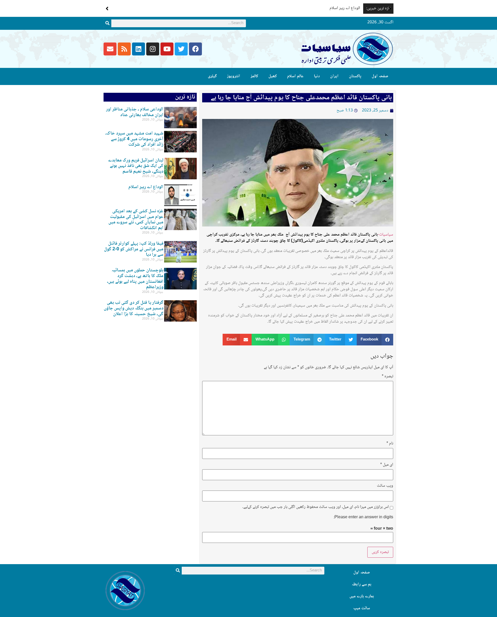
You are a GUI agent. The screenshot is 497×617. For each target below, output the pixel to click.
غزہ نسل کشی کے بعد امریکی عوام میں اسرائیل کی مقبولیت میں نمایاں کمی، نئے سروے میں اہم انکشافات (135, 219)
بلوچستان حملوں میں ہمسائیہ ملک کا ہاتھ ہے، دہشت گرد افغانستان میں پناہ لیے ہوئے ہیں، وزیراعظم (135, 278)
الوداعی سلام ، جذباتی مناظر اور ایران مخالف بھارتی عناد (134, 112)
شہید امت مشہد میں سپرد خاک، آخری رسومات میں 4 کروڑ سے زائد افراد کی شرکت (134, 139)
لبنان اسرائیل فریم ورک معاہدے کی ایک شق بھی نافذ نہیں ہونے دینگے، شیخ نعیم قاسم (135, 166)
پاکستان (355, 76)
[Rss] (124, 48)
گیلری (212, 76)
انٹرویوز (233, 76)
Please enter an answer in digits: (363, 517)
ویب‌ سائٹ (385, 486)
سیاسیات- (385, 234)
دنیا (317, 76)
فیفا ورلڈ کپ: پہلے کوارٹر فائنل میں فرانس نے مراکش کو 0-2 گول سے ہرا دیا (133, 249)
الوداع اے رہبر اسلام (345, 8)
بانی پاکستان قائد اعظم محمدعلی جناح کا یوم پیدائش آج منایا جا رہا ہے (301, 97)
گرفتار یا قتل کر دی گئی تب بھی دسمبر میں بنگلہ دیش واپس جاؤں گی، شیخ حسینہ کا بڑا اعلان (133, 308)
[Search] (107, 23)
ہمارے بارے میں (361, 596)
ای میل (386, 465)
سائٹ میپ (361, 608)
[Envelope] (110, 48)
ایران (334, 76)
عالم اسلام (295, 76)
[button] (389, 8)
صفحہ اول (380, 76)
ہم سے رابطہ (361, 584)
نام (389, 444)
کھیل (272, 76)
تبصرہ (387, 376)
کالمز (254, 76)
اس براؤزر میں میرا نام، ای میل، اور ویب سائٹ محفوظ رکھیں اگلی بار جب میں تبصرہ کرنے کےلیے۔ (315, 507)
